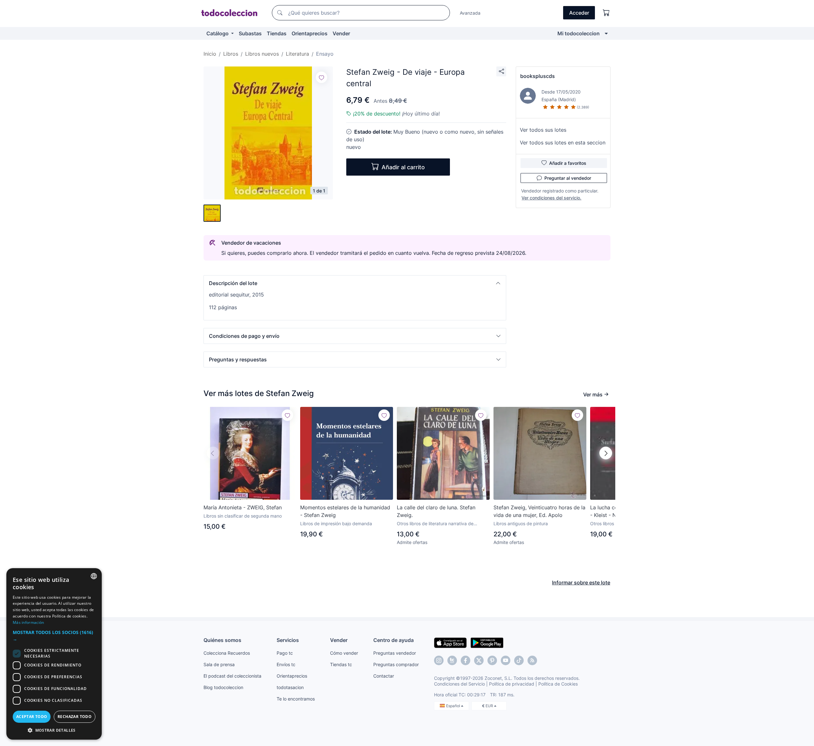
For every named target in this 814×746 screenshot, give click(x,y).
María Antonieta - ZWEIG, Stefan (243, 507)
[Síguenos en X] (479, 660)
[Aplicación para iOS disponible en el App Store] (450, 642)
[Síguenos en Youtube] (505, 660)
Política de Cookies (558, 684)
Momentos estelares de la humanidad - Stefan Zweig (345, 511)
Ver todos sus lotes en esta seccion (562, 142)
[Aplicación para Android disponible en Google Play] (487, 642)
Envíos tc (286, 664)
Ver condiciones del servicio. (551, 197)
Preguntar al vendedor (567, 178)
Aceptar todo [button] (31, 716)
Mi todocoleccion (578, 33)
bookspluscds (537, 76)
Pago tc (285, 653)
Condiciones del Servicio (459, 684)
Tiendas (276, 33)
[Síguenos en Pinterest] (492, 660)
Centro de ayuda (393, 640)
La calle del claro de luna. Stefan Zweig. (436, 511)
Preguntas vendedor (394, 653)
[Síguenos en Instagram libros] (452, 660)
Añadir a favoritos (567, 163)
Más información (28, 622)
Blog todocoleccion (223, 687)
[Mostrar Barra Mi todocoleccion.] (606, 33)
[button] (355, 283)
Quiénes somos (222, 640)
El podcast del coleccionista (232, 676)
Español (453, 705)
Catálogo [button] (218, 33)
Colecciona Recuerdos (227, 653)
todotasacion (290, 687)
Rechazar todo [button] (75, 716)
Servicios (288, 640)
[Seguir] (321, 77)
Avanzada (470, 13)
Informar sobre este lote (581, 582)
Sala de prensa (219, 664)
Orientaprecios (310, 33)
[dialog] (54, 654)
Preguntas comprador (396, 664)
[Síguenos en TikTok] (519, 660)
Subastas (250, 33)
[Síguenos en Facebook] (465, 660)
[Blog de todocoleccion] (532, 660)
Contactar (383, 676)
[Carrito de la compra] (606, 13)
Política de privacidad (511, 684)
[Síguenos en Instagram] (439, 660)
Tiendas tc (341, 664)
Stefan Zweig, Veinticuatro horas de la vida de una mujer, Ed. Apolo (539, 511)
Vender (341, 33)
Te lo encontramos (296, 698)
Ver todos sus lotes (543, 130)
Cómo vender (344, 653)
